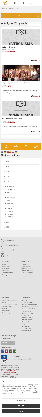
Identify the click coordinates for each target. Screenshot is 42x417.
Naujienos (11, 8)
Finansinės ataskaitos (8, 315)
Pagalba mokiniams (27, 270)
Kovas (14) (10, 211)
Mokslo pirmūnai (6, 270)
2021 (7, 222)
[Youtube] (6, 351)
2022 (18, 8)
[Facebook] (2, 351)
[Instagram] (10, 351)
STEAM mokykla (26, 268)
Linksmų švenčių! (8, 47)
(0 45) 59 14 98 (11, 371)
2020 (7, 227)
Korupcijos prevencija (28, 324)
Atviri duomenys (26, 330)
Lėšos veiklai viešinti (7, 306)
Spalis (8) (9, 192)
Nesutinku (21, 406)
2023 (7, 176)
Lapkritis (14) (11, 189)
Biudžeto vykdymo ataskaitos (10, 313)
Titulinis (3, 8)
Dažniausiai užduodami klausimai (31, 309)
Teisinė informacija (27, 328)
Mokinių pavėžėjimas (11, 245)
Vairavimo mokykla (27, 277)
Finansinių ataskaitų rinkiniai (9, 304)
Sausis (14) (10, 217)
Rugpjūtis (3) (11, 197)
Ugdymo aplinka (6, 266)
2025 (7, 167)
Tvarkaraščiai (9, 240)
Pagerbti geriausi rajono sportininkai (16, 83)
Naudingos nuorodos (27, 313)
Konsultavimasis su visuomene (30, 306)
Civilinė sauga (25, 326)
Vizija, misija (5, 268)
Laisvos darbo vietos (27, 302)
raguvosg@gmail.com (10, 372)
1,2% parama (25, 315)
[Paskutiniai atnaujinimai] (22, 3)
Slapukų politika (26, 322)
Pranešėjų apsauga (27, 311)
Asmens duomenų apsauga (29, 304)
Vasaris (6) (10, 214)
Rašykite (4, 342)
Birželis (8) (10, 203)
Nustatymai (21, 400)
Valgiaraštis (9, 255)
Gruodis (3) (10, 187)
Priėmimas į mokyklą (27, 317)
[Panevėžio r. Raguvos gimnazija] (5, 3)
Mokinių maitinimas (27, 272)
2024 (7, 172)
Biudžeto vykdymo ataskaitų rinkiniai (9, 301)
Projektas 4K (25, 264)
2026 (7, 162)
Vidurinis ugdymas (27, 266)
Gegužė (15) (10, 206)
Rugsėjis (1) (10, 195)
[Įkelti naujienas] (14, 3)
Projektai (4, 308)
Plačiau (35, 60)
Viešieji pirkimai (6, 310)
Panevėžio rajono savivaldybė (22, 359)
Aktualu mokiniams (27, 319)
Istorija (4, 264)
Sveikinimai (11, 51)
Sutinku (21, 411)
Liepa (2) (9, 200)
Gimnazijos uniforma (7, 275)
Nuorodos (24, 300)
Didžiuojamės (12, 87)
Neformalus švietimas (12, 250)
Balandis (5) (10, 208)
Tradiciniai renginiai (7, 272)
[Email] (14, 351)
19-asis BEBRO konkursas (12, 119)
